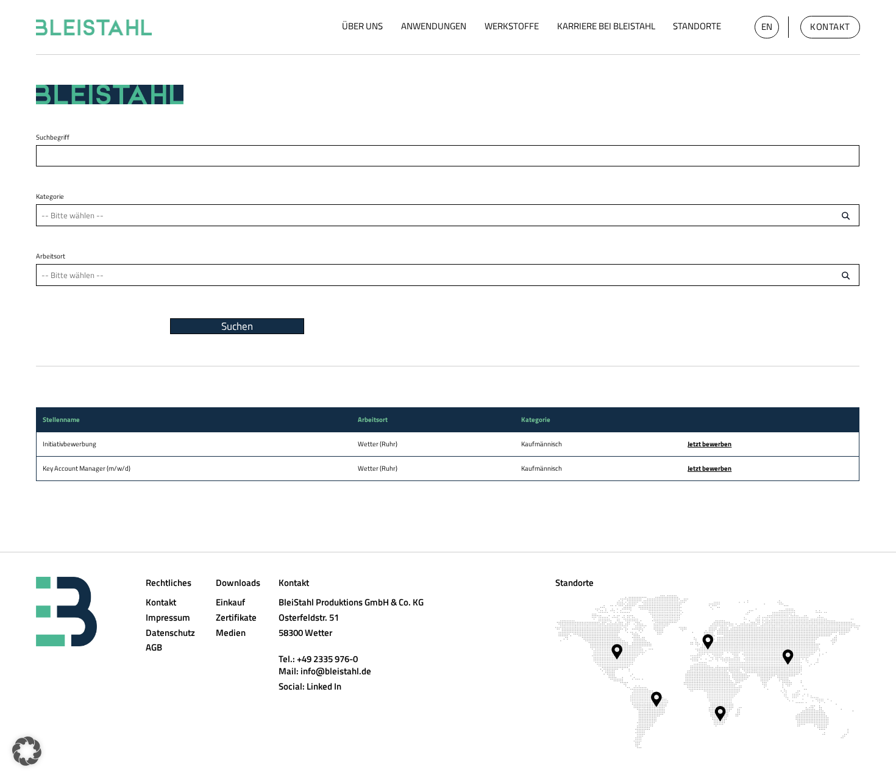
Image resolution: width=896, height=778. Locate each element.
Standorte (697, 26)
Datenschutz (170, 633)
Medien (231, 633)
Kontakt (830, 27)
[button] (27, 751)
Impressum (168, 617)
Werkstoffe (512, 26)
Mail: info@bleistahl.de (325, 671)
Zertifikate (236, 617)
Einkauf (230, 602)
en (766, 27)
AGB (154, 647)
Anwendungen (433, 26)
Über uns (362, 26)
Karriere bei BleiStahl (606, 26)
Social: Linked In (310, 686)
